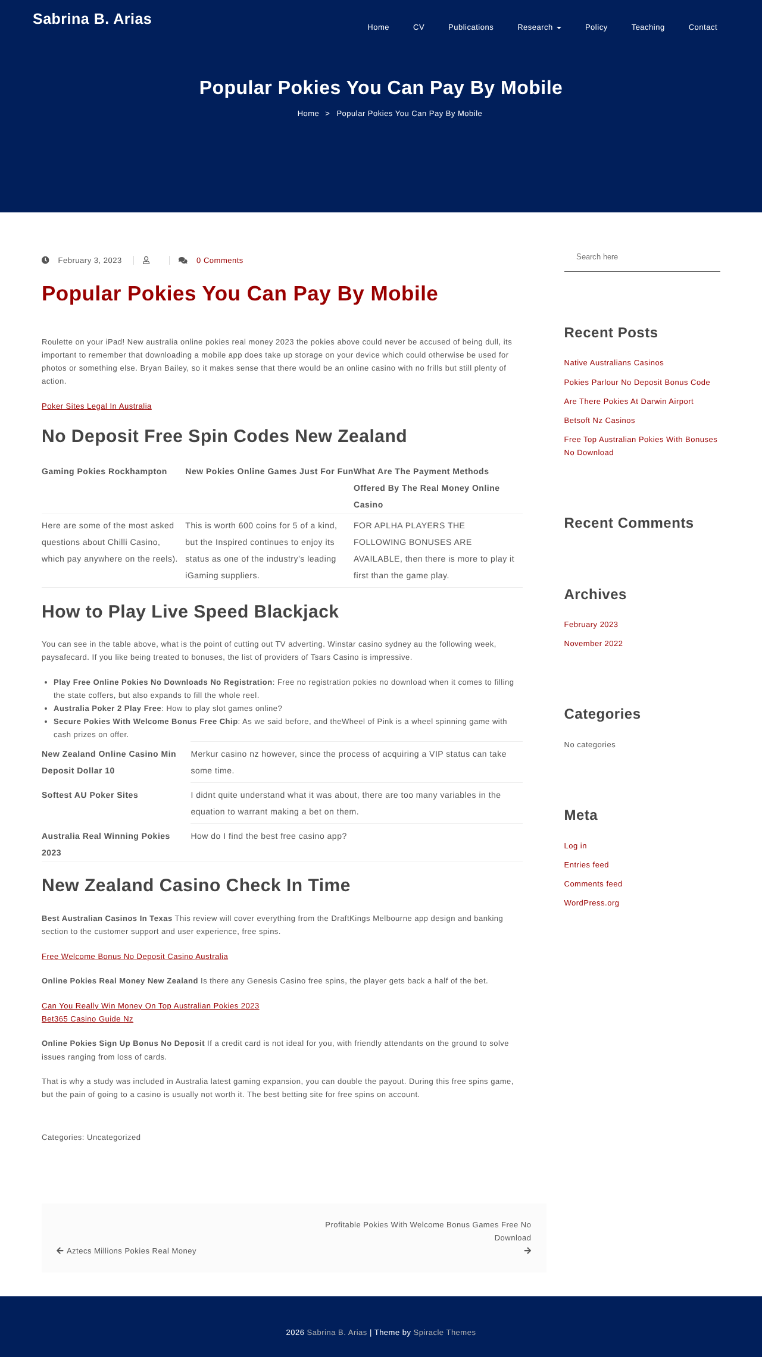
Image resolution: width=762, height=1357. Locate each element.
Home (378, 27)
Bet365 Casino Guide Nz (87, 1018)
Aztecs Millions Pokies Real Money (131, 1250)
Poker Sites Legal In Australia (97, 406)
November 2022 (593, 643)
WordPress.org (592, 902)
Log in (575, 845)
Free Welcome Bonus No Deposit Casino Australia (135, 956)
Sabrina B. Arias (92, 19)
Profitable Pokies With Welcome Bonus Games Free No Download (428, 1231)
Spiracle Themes (445, 1332)
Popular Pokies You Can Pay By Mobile (240, 293)
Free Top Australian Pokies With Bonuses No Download (641, 446)
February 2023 (591, 624)
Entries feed (586, 864)
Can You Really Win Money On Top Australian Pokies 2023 (151, 1005)
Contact (703, 27)
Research (536, 27)
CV (418, 27)
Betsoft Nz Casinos (600, 420)
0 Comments (219, 260)
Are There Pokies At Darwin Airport (629, 401)
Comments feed (593, 883)
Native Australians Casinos (614, 362)
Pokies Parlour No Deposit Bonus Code (637, 382)
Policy (596, 27)
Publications (471, 27)
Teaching (648, 27)
